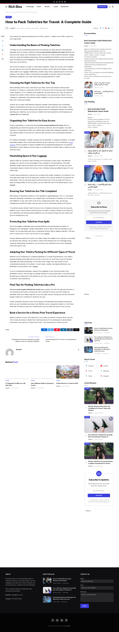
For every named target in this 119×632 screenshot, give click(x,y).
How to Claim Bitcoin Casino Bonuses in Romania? (103, 329)
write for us (102, 6)
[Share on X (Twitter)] (103, 28)
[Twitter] (2, 45)
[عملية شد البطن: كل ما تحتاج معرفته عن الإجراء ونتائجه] (88, 85)
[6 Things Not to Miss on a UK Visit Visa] (17, 371)
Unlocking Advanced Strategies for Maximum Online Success (102, 349)
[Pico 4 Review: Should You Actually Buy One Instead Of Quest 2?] (88, 339)
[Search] (113, 7)
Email (82, 585)
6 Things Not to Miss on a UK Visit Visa (15, 384)
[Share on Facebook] (100, 28)
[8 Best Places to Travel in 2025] (67, 371)
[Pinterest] (2, 54)
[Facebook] (2, 41)
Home (7, 12)
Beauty (47, 6)
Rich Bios (67, 626)
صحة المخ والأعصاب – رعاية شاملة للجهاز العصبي (103, 92)
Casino (56, 6)
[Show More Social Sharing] (112, 28)
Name (82, 578)
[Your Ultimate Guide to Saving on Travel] (42, 371)
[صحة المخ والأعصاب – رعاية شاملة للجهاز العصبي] (88, 93)
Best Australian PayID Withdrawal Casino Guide (98, 42)
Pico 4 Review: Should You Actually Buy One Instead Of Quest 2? (103, 338)
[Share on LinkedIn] (108, 28)
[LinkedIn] (2, 50)
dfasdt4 (13, 28)
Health (87, 132)
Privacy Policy (98, 228)
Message (83, 592)
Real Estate (65, 6)
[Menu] (6, 7)
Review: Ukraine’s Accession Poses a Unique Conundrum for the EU (100, 462)
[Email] (2, 58)
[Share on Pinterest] (106, 28)
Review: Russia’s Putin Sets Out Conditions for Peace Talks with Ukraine (99, 408)
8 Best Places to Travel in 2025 (67, 383)
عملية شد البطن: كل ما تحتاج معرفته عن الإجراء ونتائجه (102, 83)
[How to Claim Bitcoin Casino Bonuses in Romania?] (88, 330)
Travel (39, 6)
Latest (87, 388)
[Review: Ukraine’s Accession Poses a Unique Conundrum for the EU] (99, 451)
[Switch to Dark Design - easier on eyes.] (110, 6)
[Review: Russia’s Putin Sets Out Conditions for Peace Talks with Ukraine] (99, 395)
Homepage (30, 6)
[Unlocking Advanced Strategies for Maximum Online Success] (88, 349)
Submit (85, 606)
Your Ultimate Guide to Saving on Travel (42, 384)
